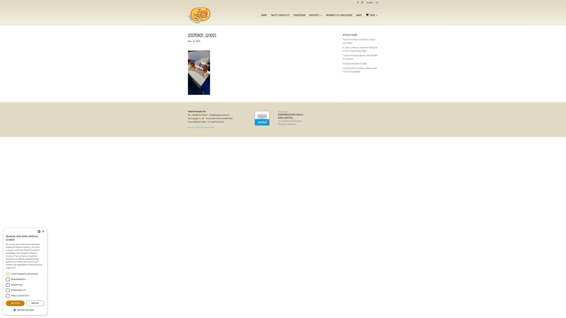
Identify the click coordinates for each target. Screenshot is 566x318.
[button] (25, 310)
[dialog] (25, 271)
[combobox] (39, 231)
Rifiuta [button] (35, 303)
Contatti (369, 3)
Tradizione (299, 15)
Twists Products (280, 15)
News (359, 15)
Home (264, 15)
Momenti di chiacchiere (339, 15)
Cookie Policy (208, 127)
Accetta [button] (15, 303)
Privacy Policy (194, 127)
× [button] (43, 231)
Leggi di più (11, 267)
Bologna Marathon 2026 (354, 63)
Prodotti (314, 15)
